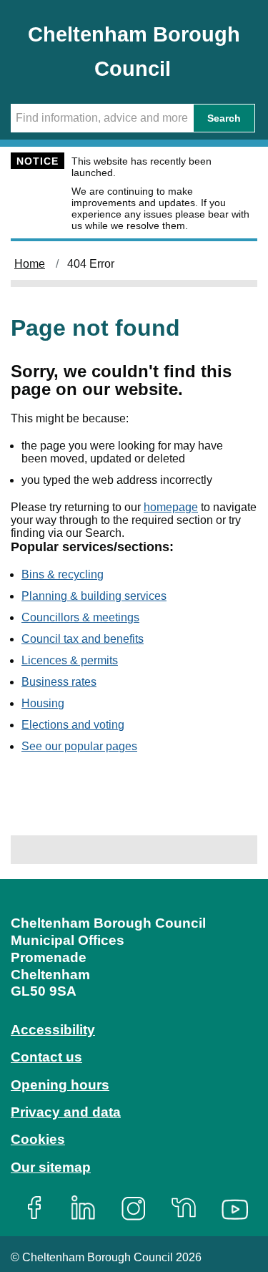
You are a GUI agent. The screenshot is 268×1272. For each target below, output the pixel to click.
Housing (42, 703)
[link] (134, 1056)
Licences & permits (69, 660)
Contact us (46, 1056)
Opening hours (60, 1084)
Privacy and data (66, 1112)
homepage (171, 507)
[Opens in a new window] (39, 1208)
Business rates (58, 682)
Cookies (38, 1139)
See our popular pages (79, 746)
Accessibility (53, 1029)
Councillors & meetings (80, 617)
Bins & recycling (62, 574)
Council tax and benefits (82, 639)
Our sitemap (51, 1167)
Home (29, 264)
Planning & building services (94, 596)
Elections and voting (72, 725)
